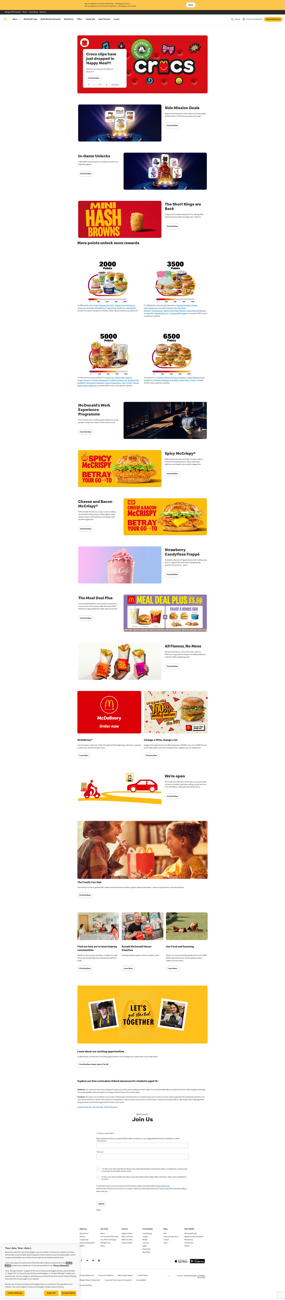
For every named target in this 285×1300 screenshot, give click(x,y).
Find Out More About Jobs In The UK (94, 1064)
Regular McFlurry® (161, 314)
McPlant (175, 380)
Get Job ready (98, 1107)
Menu (15, 19)
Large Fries (109, 378)
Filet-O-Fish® (127, 383)
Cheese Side (119, 378)
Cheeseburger (157, 311)
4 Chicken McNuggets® (178, 314)
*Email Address (101, 1141)
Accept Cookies (68, 1293)
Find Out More (94, 78)
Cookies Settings (15, 1293)
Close (190, 5)
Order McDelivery (273, 19)
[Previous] (88, 84)
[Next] (106, 84)
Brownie (87, 380)
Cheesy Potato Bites (113, 383)
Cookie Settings (86, 1285)
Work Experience (111, 1107)
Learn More (84, 756)
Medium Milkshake (89, 386)
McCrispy (174, 378)
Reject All (51, 1293)
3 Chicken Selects (163, 378)
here (121, 4)
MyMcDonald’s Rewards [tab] (97, 84)
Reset (98, 1210)
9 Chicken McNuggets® (162, 380)
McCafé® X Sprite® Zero (168, 308)
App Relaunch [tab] (95, 84)
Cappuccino (153, 308)
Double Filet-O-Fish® (187, 380)
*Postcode (99, 1152)
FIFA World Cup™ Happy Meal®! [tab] (99, 84)
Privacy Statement (162, 1186)
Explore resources (84, 1107)
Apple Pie (149, 314)
